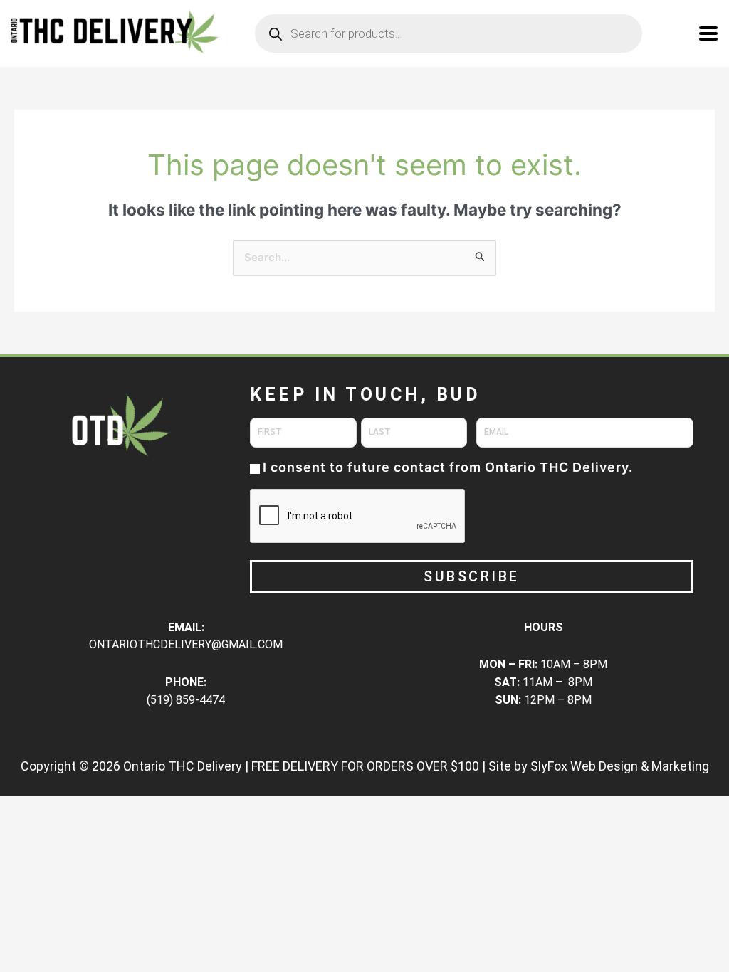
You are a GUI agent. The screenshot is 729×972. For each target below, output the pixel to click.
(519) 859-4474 (186, 700)
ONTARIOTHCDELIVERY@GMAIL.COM (186, 644)
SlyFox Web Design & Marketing (619, 766)
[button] (709, 34)
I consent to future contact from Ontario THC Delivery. (448, 467)
